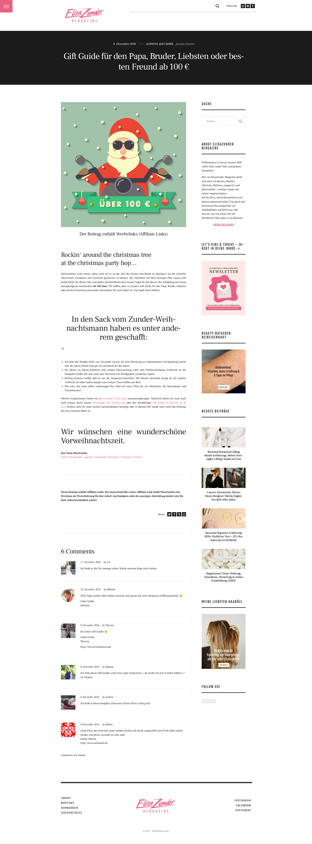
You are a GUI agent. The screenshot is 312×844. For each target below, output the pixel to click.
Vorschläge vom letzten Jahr (109, 402)
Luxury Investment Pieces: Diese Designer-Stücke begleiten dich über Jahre (223, 496)
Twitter (138, 457)
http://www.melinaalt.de (94, 742)
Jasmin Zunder (185, 44)
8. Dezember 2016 (124, 44)
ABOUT (66, 798)
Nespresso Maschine (122, 378)
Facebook (101, 457)
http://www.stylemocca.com (95, 646)
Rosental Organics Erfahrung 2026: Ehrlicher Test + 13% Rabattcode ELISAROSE (223, 536)
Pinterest (126, 457)
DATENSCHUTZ (71, 813)
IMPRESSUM (69, 808)
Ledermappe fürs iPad (108, 386)
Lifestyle (153, 44)
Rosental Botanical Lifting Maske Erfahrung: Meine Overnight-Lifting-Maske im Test (223, 455)
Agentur (88, 457)
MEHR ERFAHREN (223, 224)
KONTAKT (67, 803)
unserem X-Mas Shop (114, 398)
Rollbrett (95, 369)
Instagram (113, 457)
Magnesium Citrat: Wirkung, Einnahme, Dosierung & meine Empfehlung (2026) (223, 577)
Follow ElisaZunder (71, 457)
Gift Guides (166, 44)
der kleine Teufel (79, 365)
